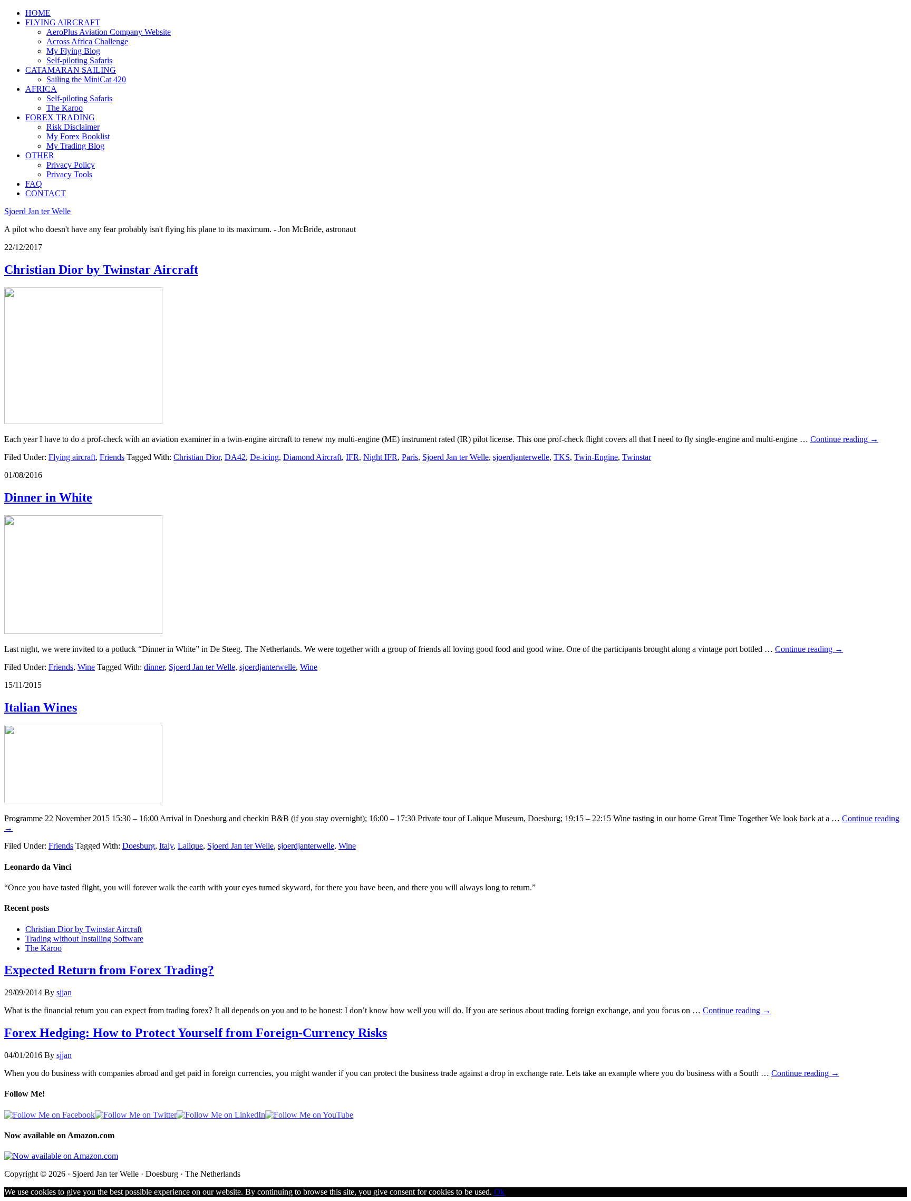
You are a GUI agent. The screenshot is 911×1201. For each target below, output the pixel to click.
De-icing (264, 457)
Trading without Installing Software (84, 938)
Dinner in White (48, 497)
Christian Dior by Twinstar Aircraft (101, 269)
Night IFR (380, 457)
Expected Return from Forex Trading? (109, 970)
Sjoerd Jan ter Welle (37, 211)
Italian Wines (40, 707)
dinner (154, 666)
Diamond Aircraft (312, 457)
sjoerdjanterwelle (521, 457)
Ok (499, 1191)
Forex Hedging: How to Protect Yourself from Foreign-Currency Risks (195, 1033)
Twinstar (636, 457)
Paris (410, 457)
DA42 (235, 457)
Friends (112, 457)
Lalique (190, 845)
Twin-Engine (596, 457)
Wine (86, 666)
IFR (352, 457)
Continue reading (844, 439)
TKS (562, 457)
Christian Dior (196, 457)
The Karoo (43, 948)
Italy (166, 845)
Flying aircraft (72, 457)
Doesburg (138, 845)
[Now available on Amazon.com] (61, 1155)
